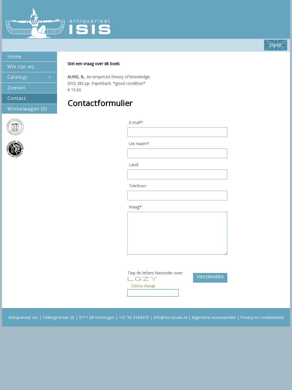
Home (14, 56)
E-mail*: (136, 122)
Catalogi (29, 77)
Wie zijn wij (20, 66)
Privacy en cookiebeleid (261, 317)
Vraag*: (136, 207)
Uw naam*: (139, 143)
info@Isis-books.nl (170, 317)
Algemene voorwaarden (214, 317)
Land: (134, 164)
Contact (16, 98)
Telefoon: (138, 185)
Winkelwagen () (27, 109)
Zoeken (16, 88)
